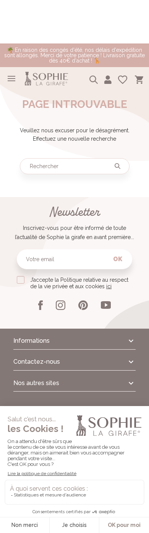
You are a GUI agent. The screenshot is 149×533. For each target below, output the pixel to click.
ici (109, 286)
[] (117, 166)
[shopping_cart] (139, 78)
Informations (31, 340)
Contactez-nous (36, 361)
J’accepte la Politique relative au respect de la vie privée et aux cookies (79, 283)
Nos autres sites (36, 383)
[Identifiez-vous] (108, 78)
